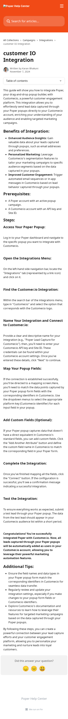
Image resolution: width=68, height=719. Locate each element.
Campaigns (29, 40)
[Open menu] (62, 6)
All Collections (11, 40)
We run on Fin (36, 709)
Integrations (46, 40)
